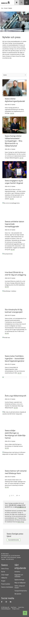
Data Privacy (13, 607)
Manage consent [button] (15, 608)
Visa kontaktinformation (13, 540)
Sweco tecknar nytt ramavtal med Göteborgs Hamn (16, 472)
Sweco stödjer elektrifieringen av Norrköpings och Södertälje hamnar (15, 434)
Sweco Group (20, 521)
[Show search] (21, 2)
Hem (2, 8)
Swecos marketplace (7, 587)
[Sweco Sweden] (5, 2)
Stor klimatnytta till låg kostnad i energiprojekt (14, 310)
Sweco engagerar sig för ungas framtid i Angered (14, 181)
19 (17, 495)
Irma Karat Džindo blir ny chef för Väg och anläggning (15, 273)
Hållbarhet (4, 578)
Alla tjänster (18, 594)
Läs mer (12, 113)
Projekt (3, 581)
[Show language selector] (16, 2)
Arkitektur (17, 571)
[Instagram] (7, 602)
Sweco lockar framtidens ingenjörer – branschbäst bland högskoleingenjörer (14, 358)
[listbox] (14, 75)
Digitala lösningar (19, 579)
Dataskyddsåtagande (5, 608)
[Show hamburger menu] (26, 2)
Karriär (3, 571)
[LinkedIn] (11, 602)
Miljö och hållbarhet (20, 583)
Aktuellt (6, 8)
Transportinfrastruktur (21, 591)
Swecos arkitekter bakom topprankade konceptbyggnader (14, 224)
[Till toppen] (25, 613)
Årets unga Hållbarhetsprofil (15, 396)
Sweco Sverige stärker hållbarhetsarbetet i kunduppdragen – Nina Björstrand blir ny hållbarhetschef (13, 141)
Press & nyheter (5, 584)
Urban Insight (5, 575)
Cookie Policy (21, 607)
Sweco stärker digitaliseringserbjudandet (15, 100)
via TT (16, 518)
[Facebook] (2, 602)
